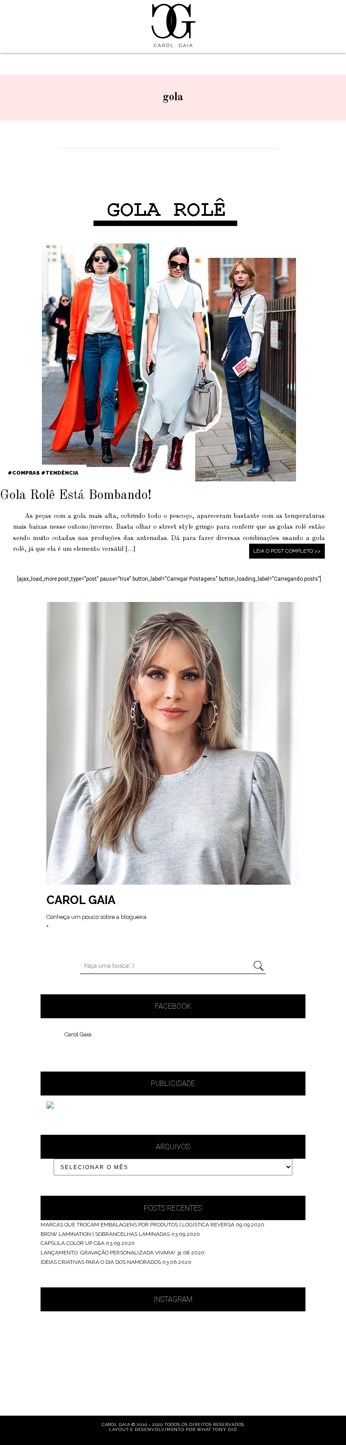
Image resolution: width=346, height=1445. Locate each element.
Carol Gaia (77, 1034)
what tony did (217, 1429)
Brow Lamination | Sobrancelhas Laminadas (105, 1234)
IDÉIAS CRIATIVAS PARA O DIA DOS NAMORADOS (101, 1262)
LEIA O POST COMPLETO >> (287, 551)
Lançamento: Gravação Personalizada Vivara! (108, 1252)
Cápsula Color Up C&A (73, 1243)
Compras (26, 473)
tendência (62, 473)
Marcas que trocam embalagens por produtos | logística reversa (137, 1224)
